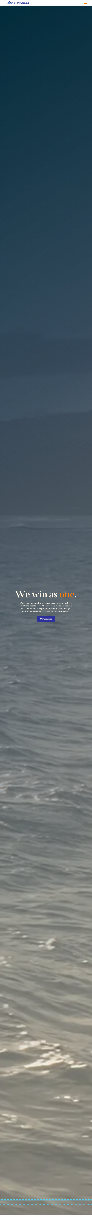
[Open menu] (85, 3)
